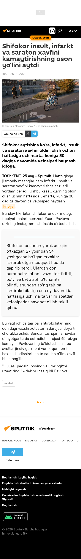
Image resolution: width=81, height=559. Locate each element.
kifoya (8, 206)
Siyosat (31, 440)
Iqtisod (67, 440)
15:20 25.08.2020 (14, 74)
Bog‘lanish (9, 477)
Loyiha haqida (27, 477)
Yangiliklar (11, 440)
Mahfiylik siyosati (14, 489)
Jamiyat (8, 383)
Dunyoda (48, 440)
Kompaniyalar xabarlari (48, 483)
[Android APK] (15, 517)
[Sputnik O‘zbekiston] (13, 32)
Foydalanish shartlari (16, 483)
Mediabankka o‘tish (46, 126)
